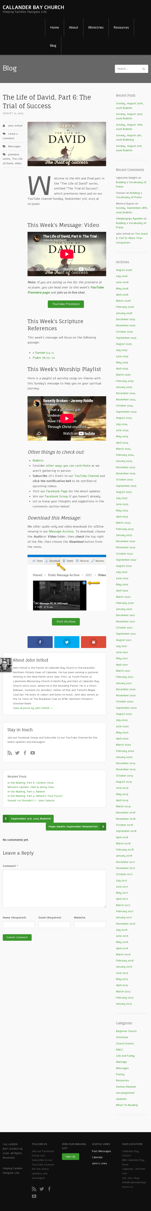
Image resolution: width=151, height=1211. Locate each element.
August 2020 (124, 714)
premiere (13, 154)
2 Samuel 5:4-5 (43, 353)
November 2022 (125, 547)
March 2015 (123, 991)
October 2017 (124, 874)
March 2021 (123, 671)
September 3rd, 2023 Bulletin (31, 818)
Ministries (96, 27)
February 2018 (125, 849)
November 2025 (125, 325)
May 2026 (122, 288)
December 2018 (125, 812)
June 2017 (122, 886)
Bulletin (38, 460)
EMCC (119, 1050)
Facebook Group (56, 496)
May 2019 (122, 794)
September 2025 (126, 338)
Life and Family (125, 1056)
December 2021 (125, 615)
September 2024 (126, 412)
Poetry (120, 1074)
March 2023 (123, 523)
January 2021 (124, 683)
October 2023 (124, 479)
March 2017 (123, 905)
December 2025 (125, 319)
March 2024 (123, 449)
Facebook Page (57, 491)
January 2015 (124, 1004)
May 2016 (122, 942)
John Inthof (15, 126)
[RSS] (10, 754)
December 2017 (125, 862)
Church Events (125, 1043)
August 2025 (124, 344)
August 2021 (124, 640)
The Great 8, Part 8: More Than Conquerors (132, 238)
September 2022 (126, 560)
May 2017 (122, 893)
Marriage (121, 1062)
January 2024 (124, 461)
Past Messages (101, 1151)
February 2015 (125, 997)
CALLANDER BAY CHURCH (33, 7)
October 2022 (124, 554)
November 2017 (125, 868)
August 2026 (124, 270)
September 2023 (126, 486)
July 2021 (121, 646)
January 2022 (124, 609)
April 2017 (122, 899)
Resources (121, 27)
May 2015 (122, 979)
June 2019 (122, 788)
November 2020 (126, 695)
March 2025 (123, 375)
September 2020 (126, 708)
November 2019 (125, 769)
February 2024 (125, 455)
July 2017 (121, 880)
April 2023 (122, 516)
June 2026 (122, 282)
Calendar (97, 1157)
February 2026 (125, 307)
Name (14, 917)
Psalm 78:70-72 (44, 358)
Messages (14, 146)
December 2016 (125, 924)
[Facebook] (26, 754)
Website (80, 917)
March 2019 (123, 806)
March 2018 (123, 843)
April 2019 (122, 800)
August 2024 (124, 418)
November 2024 (126, 399)
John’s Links (99, 1163)
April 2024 (122, 443)
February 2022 (125, 603)
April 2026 (122, 294)
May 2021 (122, 658)
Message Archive (61, 531)
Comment (10, 866)
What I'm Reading (127, 1105)
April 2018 (122, 837)
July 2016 (121, 930)
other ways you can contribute (68, 465)
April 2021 (122, 665)
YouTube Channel (86, 476)
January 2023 (124, 535)
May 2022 (122, 584)
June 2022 (122, 578)
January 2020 (124, 757)
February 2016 (125, 960)
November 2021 (125, 621)
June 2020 (122, 726)
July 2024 (122, 424)
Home (54, 27)
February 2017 (124, 911)
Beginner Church (126, 1031)
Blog (53, 45)
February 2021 (125, 677)
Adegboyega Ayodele (129, 218)
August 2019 (124, 782)
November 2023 (125, 473)
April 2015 (122, 985)
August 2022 (124, 566)
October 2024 (124, 405)
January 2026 (124, 313)
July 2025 (121, 350)
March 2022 (123, 597)
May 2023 (122, 510)
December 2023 (125, 467)
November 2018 (125, 819)
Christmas (122, 1037)
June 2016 (122, 936)
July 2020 (122, 720)
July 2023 (121, 498)
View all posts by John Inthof (33, 708)
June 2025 (122, 356)
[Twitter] (18, 754)
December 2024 (125, 393)
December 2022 (125, 541)
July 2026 (122, 276)
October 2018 (124, 825)
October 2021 (124, 627)
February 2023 (125, 529)
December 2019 (125, 763)
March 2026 (123, 301)
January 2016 (124, 967)
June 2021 (122, 652)
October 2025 (124, 332)
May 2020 (122, 732)
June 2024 (122, 430)
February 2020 (125, 751)
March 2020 (123, 745)
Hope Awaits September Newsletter (73, 826)
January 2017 (124, 917)
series (6, 159)
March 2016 (123, 954)
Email (50, 917)
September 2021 (126, 634)
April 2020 (122, 738)
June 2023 (122, 504)
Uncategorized (125, 1093)
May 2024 (122, 436)
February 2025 (125, 381)
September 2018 (126, 831)
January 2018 (124, 856)
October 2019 (124, 776)
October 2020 (124, 701)
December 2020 (126, 689)
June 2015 (122, 973)
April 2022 (122, 590)
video (18, 163)
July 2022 (121, 572)
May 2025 (122, 362)
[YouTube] (33, 754)
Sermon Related (126, 1087)
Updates (121, 1099)
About (73, 27)
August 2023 (124, 492)
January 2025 (124, 387)
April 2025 (122, 368)
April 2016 (122, 948)
